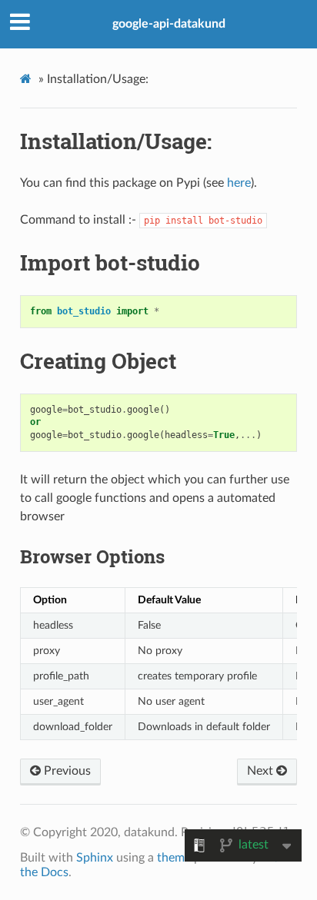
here (239, 183)
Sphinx (94, 858)
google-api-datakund (168, 24)
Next (261, 771)
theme (174, 858)
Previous (66, 771)
